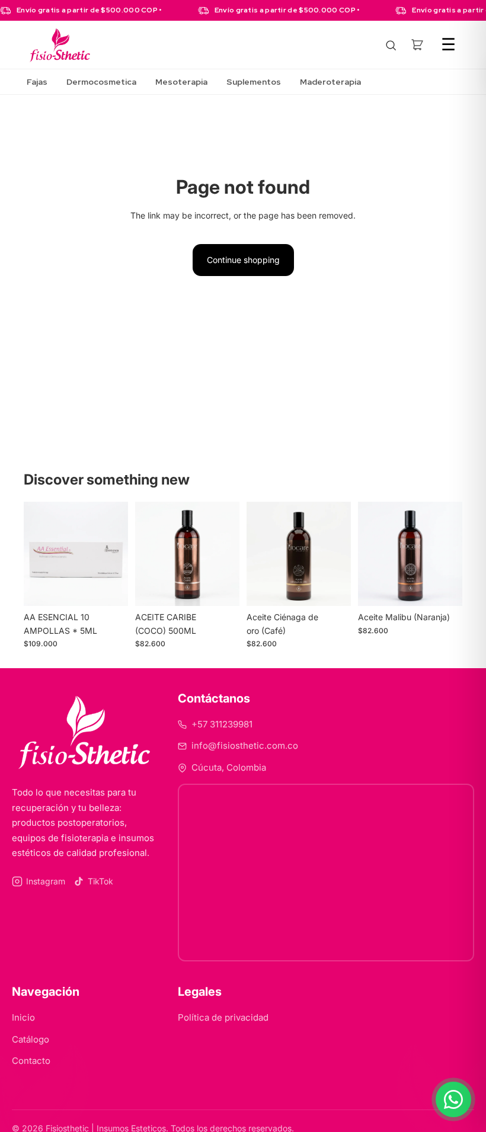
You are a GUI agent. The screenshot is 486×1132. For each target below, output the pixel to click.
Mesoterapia (181, 81)
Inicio (23, 1017)
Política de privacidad (223, 1017)
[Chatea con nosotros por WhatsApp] (453, 1099)
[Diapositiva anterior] (37, 554)
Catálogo (30, 1039)
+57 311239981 (221, 724)
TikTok (100, 881)
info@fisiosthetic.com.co (244, 745)
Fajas (37, 81)
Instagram (45, 881)
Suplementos (253, 81)
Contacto (31, 1060)
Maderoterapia (330, 81)
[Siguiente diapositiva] (115, 554)
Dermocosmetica (101, 81)
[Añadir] (109, 587)
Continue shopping (243, 260)
